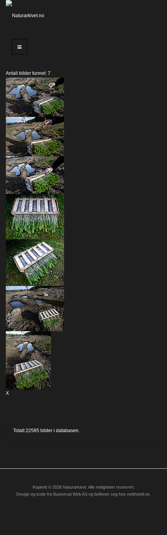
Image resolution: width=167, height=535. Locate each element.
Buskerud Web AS (70, 494)
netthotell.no (138, 494)
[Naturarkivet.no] (28, 15)
